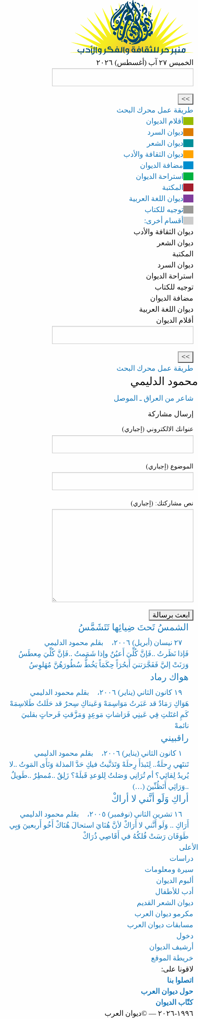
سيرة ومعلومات (169, 869)
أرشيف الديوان (171, 947)
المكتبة (172, 187)
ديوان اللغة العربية (156, 198)
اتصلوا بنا (180, 980)
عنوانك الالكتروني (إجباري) (157, 429)
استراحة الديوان (159, 176)
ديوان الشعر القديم (165, 902)
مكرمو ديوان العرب (163, 914)
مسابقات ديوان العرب (160, 925)
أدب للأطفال (174, 891)
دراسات (181, 858)
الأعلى (188, 847)
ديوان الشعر (165, 143)
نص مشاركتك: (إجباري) (162, 503)
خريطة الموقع (172, 958)
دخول (184, 936)
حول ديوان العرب (167, 991)
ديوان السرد (165, 132)
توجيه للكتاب (164, 209)
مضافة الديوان (161, 165)
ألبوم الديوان (174, 880)
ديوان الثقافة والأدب (153, 154)
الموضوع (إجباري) (169, 466)
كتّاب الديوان (174, 1002)
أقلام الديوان (164, 121)
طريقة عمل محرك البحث (154, 110)
